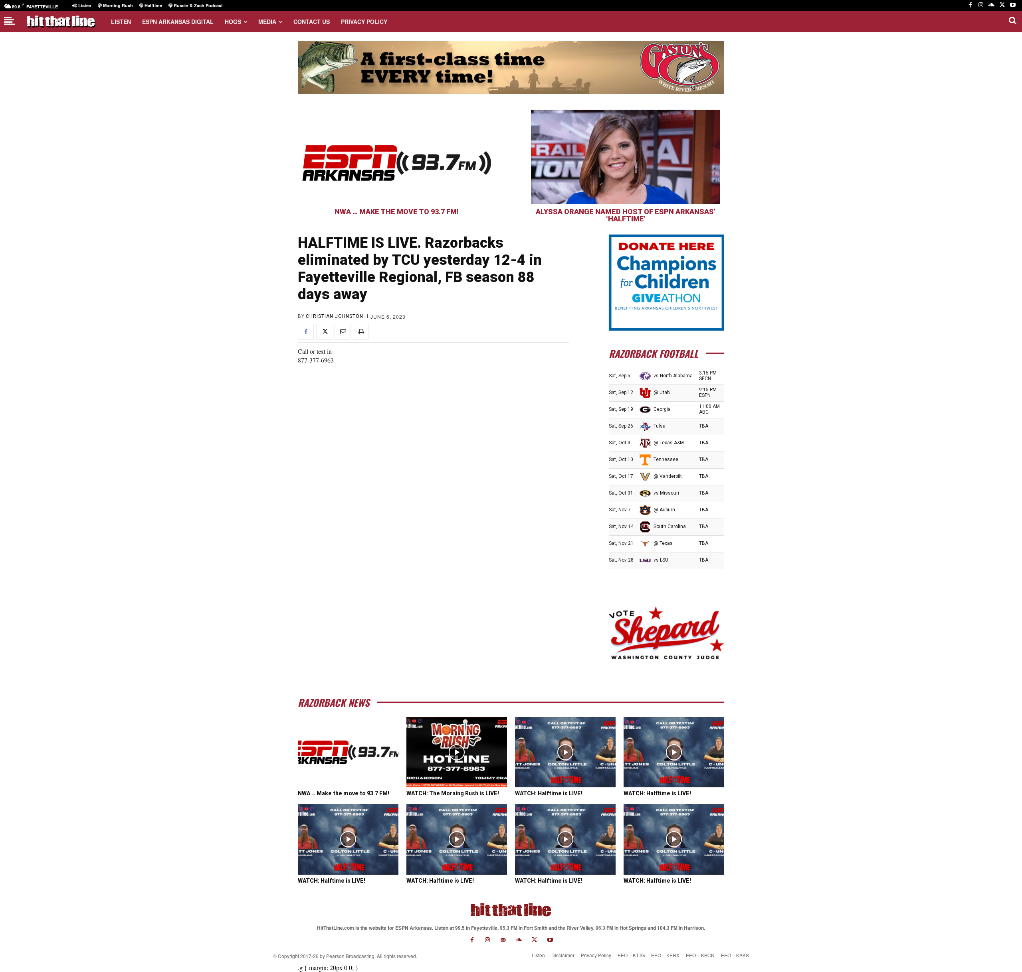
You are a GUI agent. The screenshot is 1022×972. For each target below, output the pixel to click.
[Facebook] (970, 5)
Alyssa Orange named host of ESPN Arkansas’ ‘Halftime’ (625, 215)
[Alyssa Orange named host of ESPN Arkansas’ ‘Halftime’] (625, 157)
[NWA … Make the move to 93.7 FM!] (396, 157)
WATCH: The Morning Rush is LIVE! (452, 793)
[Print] (361, 332)
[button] (1012, 20)
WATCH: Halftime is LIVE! (548, 793)
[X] (1002, 5)
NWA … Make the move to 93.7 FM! (397, 211)
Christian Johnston (334, 316)
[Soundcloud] (991, 5)
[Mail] (503, 940)
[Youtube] (1012, 5)
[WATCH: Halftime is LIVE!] (565, 752)
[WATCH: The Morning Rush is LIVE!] (456, 752)
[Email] (343, 332)
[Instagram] (981, 5)
